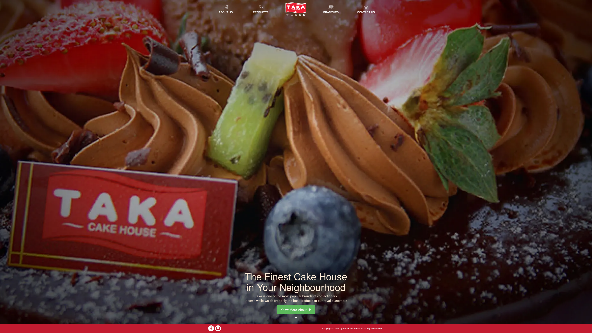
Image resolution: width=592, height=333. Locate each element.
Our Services (296, 309)
